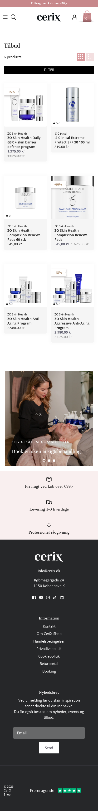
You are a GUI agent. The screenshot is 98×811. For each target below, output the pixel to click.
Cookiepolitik (49, 656)
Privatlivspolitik (49, 648)
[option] (49, 418)
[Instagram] (48, 597)
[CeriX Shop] (49, 17)
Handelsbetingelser (49, 641)
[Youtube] (41, 597)
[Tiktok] (55, 597)
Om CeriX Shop (49, 633)
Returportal (49, 663)
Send (49, 747)
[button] (44, 460)
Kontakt (49, 626)
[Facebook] (34, 597)
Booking (49, 671)
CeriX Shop (7, 792)
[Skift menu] (5, 17)
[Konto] (73, 17)
